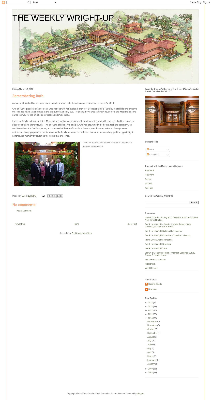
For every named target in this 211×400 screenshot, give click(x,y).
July (149, 341)
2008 (150, 372)
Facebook (149, 170)
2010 (150, 318)
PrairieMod (150, 264)
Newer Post (20, 224)
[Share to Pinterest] (61, 196)
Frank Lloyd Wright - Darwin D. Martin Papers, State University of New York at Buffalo (168, 225)
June (149, 344)
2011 (150, 314)
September (152, 333)
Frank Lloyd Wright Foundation (159, 240)
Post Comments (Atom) (82, 233)
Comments (154, 155)
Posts (151, 149)
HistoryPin (149, 175)
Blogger (140, 394)
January (151, 364)
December (152, 321)
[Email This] (48, 196)
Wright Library (151, 268)
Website (148, 183)
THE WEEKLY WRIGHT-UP (63, 17)
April (149, 352)
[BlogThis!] (51, 196)
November (152, 325)
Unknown (152, 289)
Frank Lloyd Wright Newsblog (158, 244)
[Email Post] (43, 196)
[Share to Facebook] (58, 196)
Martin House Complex (155, 259)
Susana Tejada (155, 284)
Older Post (132, 224)
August (150, 337)
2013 (150, 306)
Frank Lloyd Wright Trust (156, 248)
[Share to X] (55, 196)
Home (76, 224)
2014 (150, 303)
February (151, 360)
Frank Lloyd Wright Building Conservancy (163, 231)
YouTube (149, 188)
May (149, 348)
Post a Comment (23, 211)
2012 (150, 310)
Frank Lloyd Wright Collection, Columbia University (168, 235)
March (150, 356)
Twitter (148, 179)
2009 (150, 369)
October (151, 329)
